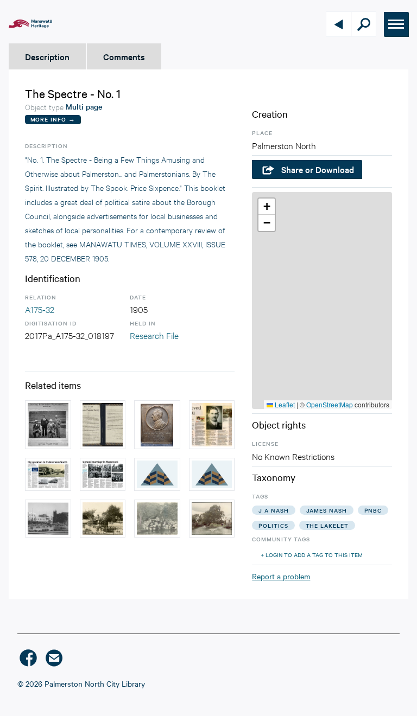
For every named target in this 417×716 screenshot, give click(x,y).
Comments (124, 56)
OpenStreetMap (329, 404)
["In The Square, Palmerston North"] (157, 519)
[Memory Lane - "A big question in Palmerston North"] (48, 474)
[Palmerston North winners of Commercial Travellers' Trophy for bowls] (48, 424)
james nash (326, 510)
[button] (266, 207)
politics (273, 525)
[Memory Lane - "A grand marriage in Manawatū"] (103, 474)
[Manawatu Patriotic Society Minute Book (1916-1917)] (103, 424)
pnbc (373, 510)
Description (47, 56)
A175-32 (39, 309)
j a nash (273, 510)
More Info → (52, 119)
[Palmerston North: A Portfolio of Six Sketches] (157, 474)
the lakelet (327, 525)
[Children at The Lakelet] (212, 474)
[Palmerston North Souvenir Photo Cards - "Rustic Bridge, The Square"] (103, 519)
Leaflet (284, 404)
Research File (154, 335)
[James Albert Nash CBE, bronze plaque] (157, 424)
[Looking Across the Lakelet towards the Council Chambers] (48, 519)
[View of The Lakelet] (212, 519)
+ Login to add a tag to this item (312, 555)
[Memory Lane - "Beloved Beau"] (212, 424)
